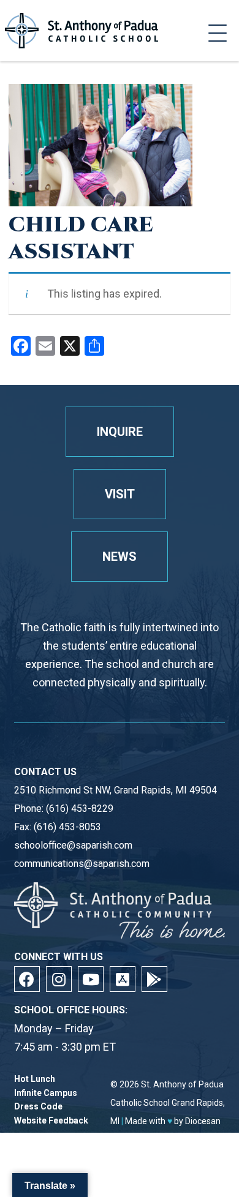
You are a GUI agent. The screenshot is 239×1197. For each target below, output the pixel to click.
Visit (120, 494)
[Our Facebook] (27, 979)
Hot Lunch (34, 1079)
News (119, 556)
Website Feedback (51, 1120)
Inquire (120, 431)
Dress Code (38, 1106)
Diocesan (203, 1121)
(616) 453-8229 (79, 808)
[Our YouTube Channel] (91, 979)
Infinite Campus (45, 1093)
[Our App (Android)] (154, 979)
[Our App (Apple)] (122, 979)
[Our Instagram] (59, 979)
